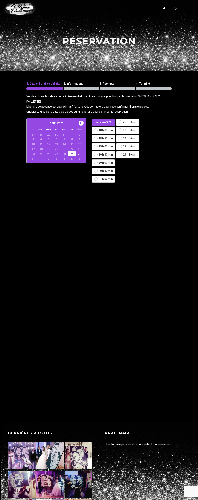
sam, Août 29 (103, 122)
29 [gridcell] (71, 153)
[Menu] (189, 8)
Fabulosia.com (163, 444)
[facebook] (164, 9)
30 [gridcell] (79, 153)
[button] (31, 122)
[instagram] (176, 9)
